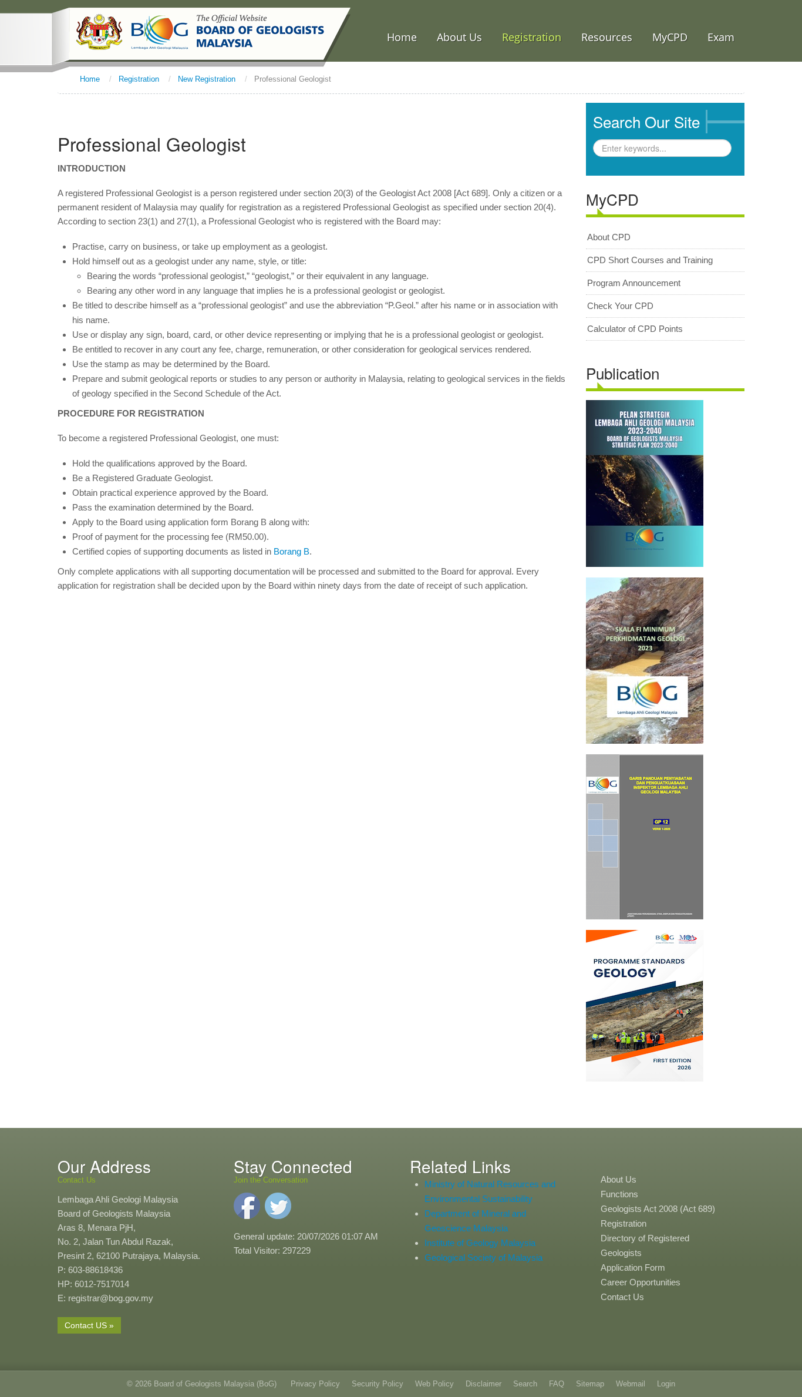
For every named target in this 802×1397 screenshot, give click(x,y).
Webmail (630, 1383)
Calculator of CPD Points (635, 329)
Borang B (291, 551)
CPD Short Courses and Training (650, 260)
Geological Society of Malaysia (483, 1257)
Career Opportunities (640, 1282)
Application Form (633, 1267)
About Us (618, 1179)
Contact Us (622, 1297)
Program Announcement (633, 283)
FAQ (556, 1383)
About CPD (609, 237)
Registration (623, 1223)
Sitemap (590, 1383)
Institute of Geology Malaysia (479, 1243)
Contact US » (89, 1325)
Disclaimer (483, 1383)
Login (666, 1383)
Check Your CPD (620, 306)
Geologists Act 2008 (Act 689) (658, 1209)
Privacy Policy (315, 1383)
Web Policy (434, 1383)
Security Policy (377, 1383)
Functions (619, 1194)
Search (525, 1383)
